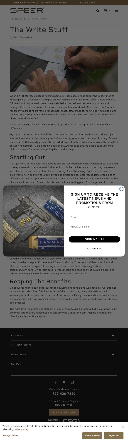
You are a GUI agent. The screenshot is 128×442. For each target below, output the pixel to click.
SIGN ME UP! (94, 239)
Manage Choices (10, 435)
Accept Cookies (92, 435)
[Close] (123, 426)
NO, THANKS (94, 249)
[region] (64, 432)
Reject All (113, 435)
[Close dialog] (121, 189)
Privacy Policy (21, 429)
